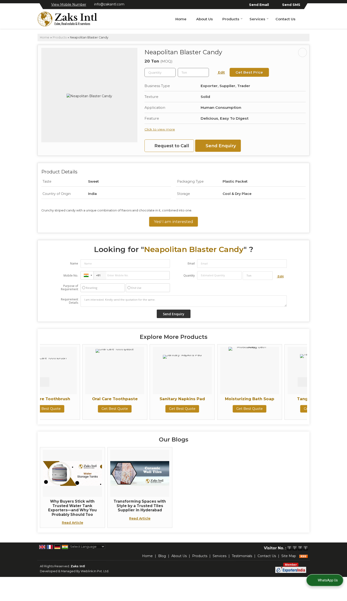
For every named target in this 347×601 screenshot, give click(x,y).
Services (257, 19)
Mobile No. (70, 275)
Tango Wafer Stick (280, 398)
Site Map (288, 556)
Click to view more (159, 129)
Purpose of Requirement (69, 287)
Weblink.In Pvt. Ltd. (95, 571)
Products (230, 19)
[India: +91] (87, 275)
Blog (162, 556)
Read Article (72, 523)
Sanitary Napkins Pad (145, 398)
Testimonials (242, 556)
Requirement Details (69, 301)
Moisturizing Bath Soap (212, 398)
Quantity (189, 275)
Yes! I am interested (173, 221)
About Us (204, 19)
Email (191, 263)
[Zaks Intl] (67, 19)
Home (180, 19)
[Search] (306, 18)
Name (74, 263)
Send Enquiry (220, 145)
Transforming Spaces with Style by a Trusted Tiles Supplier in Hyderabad (140, 505)
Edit (221, 72)
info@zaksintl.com (109, 4)
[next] (302, 382)
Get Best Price (249, 72)
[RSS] (303, 556)
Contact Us (285, 19)
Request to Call (171, 145)
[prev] (44, 382)
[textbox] (193, 72)
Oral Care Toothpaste (77, 398)
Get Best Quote (77, 409)
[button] (68, 4)
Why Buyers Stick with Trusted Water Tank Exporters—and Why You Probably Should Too (72, 508)
